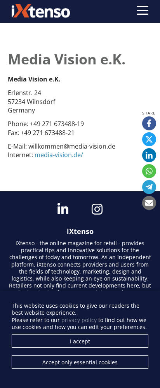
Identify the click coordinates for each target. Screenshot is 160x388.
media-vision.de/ (59, 155)
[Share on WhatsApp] (149, 171)
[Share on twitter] (149, 139)
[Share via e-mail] (149, 203)
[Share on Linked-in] (149, 155)
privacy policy (79, 320)
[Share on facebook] (149, 123)
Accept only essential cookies (80, 362)
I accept (80, 341)
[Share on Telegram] (149, 187)
